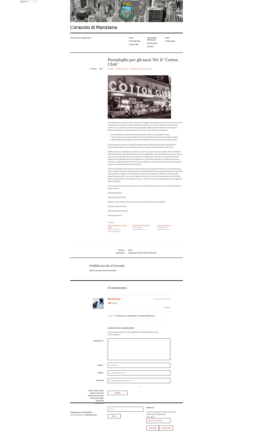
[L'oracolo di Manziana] (126, 11)
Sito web (100, 380)
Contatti (150, 46)
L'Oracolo (110, 69)
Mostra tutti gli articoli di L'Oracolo (102, 270)
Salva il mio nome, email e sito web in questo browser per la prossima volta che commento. (96, 397)
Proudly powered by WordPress (81, 412)
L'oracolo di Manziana (93, 27)
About (167, 38)
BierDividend (114, 299)
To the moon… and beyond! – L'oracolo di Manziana (135, 316)
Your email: (150, 417)
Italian (25, 1)
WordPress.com (91, 415)
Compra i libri (134, 44)
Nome (101, 365)
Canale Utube (170, 41)
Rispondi (167, 307)
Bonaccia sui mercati (164, 225)
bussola (143, 69)
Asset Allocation (135, 69)
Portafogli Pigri (134, 41)
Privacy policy (152, 43)
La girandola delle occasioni (141, 225)
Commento (98, 341)
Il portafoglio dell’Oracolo (152, 39)
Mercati (148, 69)
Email (101, 373)
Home (131, 38)
